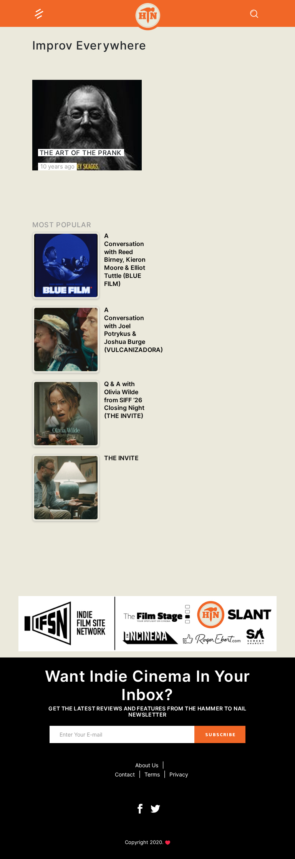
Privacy (178, 774)
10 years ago (57, 166)
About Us (146, 765)
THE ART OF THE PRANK (80, 153)
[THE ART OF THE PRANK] (87, 125)
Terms (152, 774)
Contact (125, 774)
